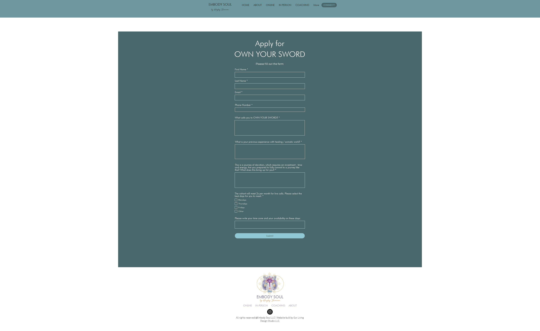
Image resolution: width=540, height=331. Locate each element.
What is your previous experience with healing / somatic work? (267, 142)
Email (238, 92)
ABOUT (293, 305)
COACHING (278, 305)
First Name (240, 69)
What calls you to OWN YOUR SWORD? (256, 117)
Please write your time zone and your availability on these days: (268, 218)
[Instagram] (270, 312)
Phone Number (243, 105)
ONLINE (247, 305)
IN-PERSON (261, 305)
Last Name (240, 81)
